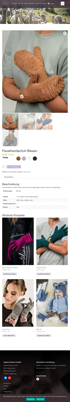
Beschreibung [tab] (8, 177)
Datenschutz (7, 391)
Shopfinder (31, 3)
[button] (65, 33)
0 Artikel (52, 3)
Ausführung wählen (9, 274)
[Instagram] (10, 378)
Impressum (7, 383)
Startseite (14, 3)
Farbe (5, 157)
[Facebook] (6, 378)
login (62, 3)
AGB (5, 389)
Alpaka (26, 3)
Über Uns (20, 3)
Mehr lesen (40, 399)
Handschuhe (27, 172)
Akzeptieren (30, 399)
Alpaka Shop (38, 3)
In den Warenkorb (14, 167)
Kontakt (44, 3)
